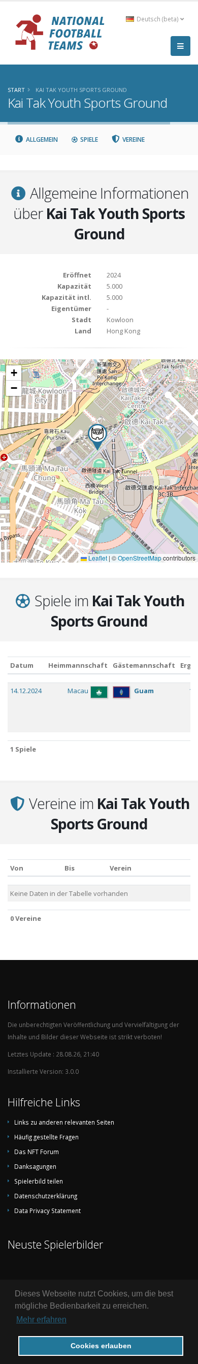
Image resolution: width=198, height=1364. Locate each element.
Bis (69, 868)
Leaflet (97, 557)
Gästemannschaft (144, 665)
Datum (22, 665)
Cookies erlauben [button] (101, 1346)
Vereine (133, 139)
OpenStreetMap (139, 557)
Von (16, 868)
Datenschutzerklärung (45, 1196)
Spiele (88, 139)
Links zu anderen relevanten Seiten (64, 1122)
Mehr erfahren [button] (41, 1319)
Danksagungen (35, 1166)
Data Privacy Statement (47, 1210)
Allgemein (41, 139)
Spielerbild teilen (38, 1181)
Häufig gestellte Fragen (46, 1137)
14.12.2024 (26, 690)
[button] (97, 437)
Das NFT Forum (36, 1152)
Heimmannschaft (78, 665)
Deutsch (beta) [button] (157, 19)
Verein (120, 868)
